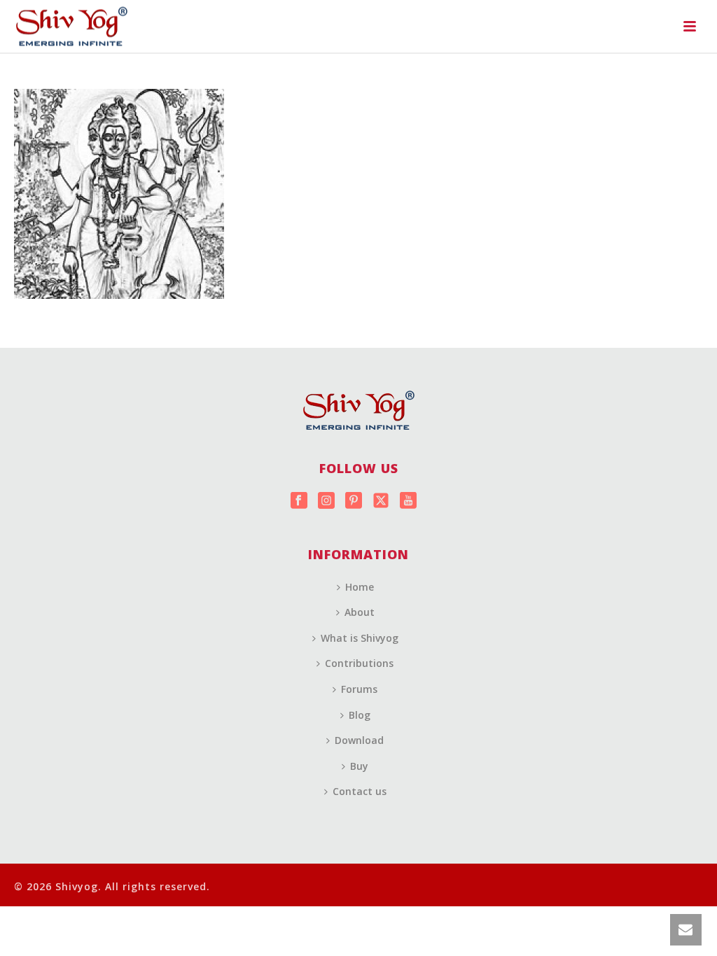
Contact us (360, 791)
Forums (359, 689)
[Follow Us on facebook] (299, 501)
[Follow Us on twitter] (381, 501)
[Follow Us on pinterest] (353, 501)
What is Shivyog (359, 638)
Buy (359, 766)
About (359, 612)
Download (359, 740)
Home (359, 586)
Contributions (359, 663)
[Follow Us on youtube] (408, 501)
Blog (359, 715)
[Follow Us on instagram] (326, 501)
